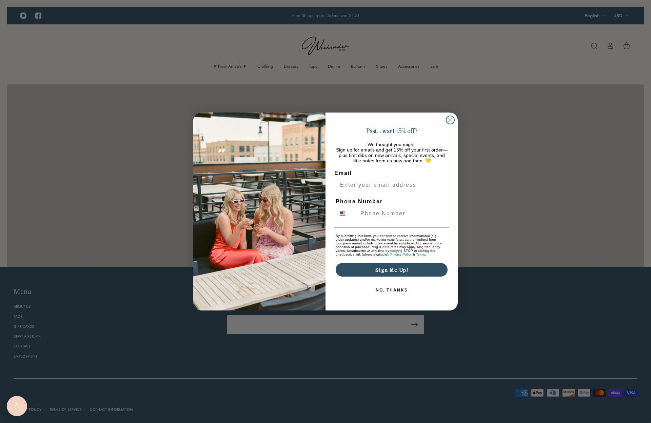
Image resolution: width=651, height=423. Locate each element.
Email (343, 173)
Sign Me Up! (391, 269)
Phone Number (359, 201)
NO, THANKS (392, 290)
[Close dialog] (450, 120)
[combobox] (346, 213)
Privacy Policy (401, 254)
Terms (420, 254)
